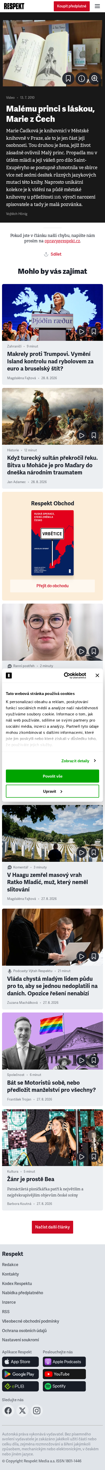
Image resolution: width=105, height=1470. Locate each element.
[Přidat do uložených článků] (94, 331)
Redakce (10, 1264)
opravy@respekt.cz (62, 241)
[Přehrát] (81, 331)
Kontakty (10, 1274)
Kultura (12, 1172)
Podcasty (20, 971)
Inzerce (9, 1302)
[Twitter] (22, 1415)
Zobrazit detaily (75, 760)
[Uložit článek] (68, 78)
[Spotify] (64, 1386)
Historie (13, 450)
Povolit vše (52, 776)
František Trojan (19, 1099)
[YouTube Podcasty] (64, 1374)
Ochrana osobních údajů (24, 1330)
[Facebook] (8, 1415)
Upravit (49, 791)
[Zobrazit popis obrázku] (81, 78)
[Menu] (97, 6)
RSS (6, 1311)
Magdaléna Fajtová (21, 378)
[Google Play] (20, 1374)
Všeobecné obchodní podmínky (30, 1321)
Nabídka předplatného (22, 1292)
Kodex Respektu (17, 1283)
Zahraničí (14, 346)
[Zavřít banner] (97, 675)
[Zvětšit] (52, 53)
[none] (95, 78)
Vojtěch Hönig (16, 214)
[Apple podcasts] (64, 1362)
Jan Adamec (16, 482)
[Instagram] (37, 1415)
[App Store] (20, 1362)
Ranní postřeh (24, 666)
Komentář (20, 867)
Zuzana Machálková (22, 1003)
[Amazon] (20, 1386)
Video (10, 98)
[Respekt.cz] (14, 6)
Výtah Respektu (40, 971)
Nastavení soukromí (20, 1340)
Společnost (15, 1075)
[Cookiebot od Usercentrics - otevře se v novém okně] (65, 675)
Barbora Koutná (19, 1204)
